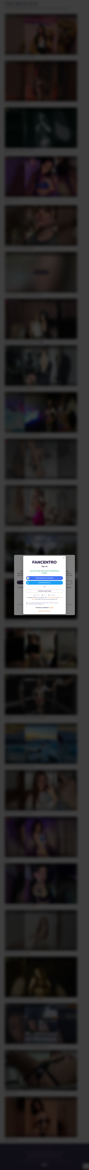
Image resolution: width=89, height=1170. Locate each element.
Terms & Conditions (51, 597)
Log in (51, 607)
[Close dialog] (64, 558)
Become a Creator (44, 611)
